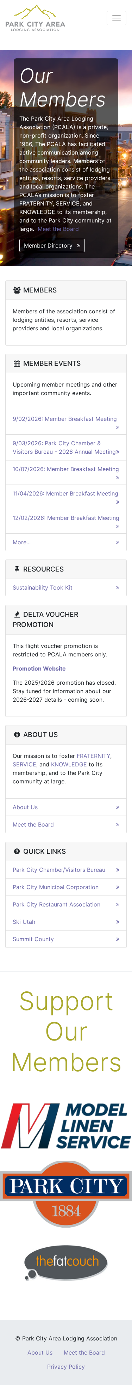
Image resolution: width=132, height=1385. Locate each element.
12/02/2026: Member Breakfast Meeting (66, 517)
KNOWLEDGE (69, 764)
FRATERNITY (93, 755)
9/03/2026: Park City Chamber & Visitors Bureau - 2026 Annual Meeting (64, 447)
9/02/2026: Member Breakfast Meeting (65, 418)
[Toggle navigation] (116, 18)
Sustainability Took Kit (43, 587)
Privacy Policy (66, 1366)
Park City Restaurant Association (56, 904)
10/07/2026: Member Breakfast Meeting (66, 469)
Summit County (33, 939)
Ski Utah (24, 921)
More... (22, 542)
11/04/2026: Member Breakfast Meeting (65, 493)
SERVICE (24, 764)
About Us (25, 807)
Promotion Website (39, 668)
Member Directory (49, 245)
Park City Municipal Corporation (56, 887)
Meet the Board (58, 228)
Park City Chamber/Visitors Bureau (59, 869)
